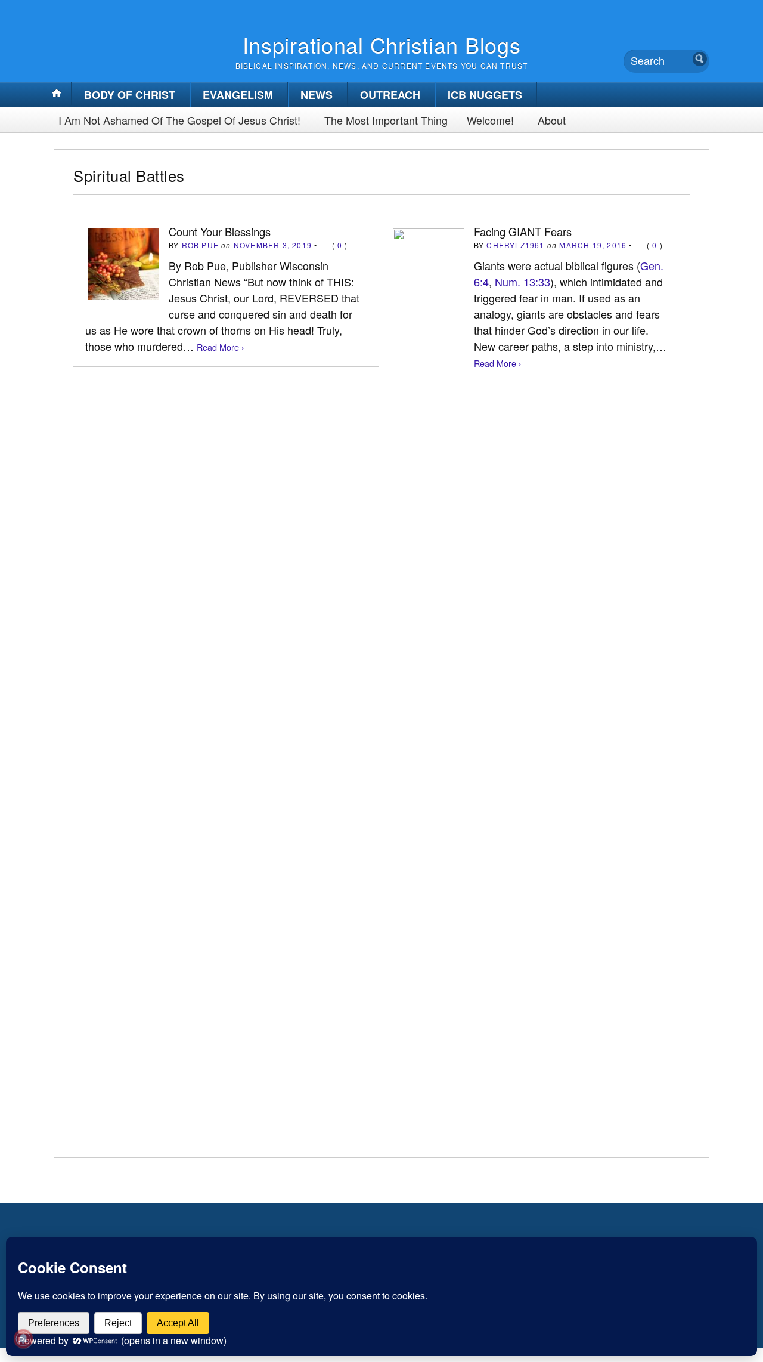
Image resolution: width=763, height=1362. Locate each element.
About (552, 120)
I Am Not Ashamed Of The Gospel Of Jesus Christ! (179, 120)
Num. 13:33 (522, 281)
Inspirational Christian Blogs (382, 44)
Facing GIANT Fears (523, 231)
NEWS (316, 95)
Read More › (220, 347)
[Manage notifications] (23, 1338)
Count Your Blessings (220, 231)
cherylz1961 (515, 245)
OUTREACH (390, 95)
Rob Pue (200, 245)
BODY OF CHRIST (129, 95)
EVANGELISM (238, 95)
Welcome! (490, 120)
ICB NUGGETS (485, 95)
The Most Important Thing (386, 120)
